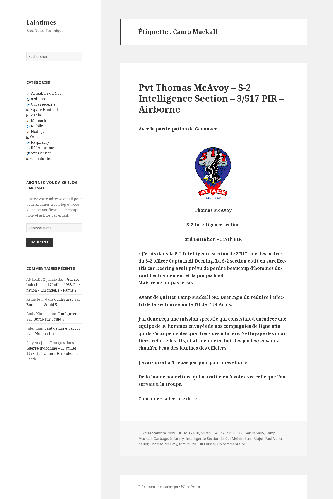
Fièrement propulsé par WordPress (169, 486)
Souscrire (39, 242)
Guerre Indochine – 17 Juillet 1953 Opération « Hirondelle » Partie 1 (52, 354)
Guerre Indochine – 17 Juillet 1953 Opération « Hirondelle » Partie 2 (53, 285)
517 (239, 433)
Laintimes (41, 22)
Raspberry (40, 142)
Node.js (37, 131)
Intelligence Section (202, 438)
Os (32, 136)
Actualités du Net (46, 93)
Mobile (37, 125)
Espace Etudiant (44, 109)
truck (191, 443)
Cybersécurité (43, 104)
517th (206, 433)
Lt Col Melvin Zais (236, 438)
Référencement (44, 147)
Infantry (177, 438)
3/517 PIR (191, 433)
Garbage (161, 438)
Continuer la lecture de (168, 399)
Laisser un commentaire (224, 443)
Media (35, 115)
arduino (38, 98)
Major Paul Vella (267, 438)
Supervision (41, 153)
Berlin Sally (254, 433)
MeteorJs (39, 120)
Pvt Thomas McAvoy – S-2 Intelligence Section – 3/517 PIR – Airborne (211, 98)
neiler (143, 443)
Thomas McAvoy (163, 443)
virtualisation (41, 158)
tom (182, 443)
